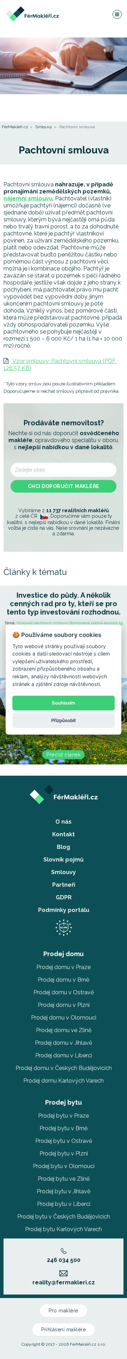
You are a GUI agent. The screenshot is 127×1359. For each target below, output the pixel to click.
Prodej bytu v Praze (63, 1115)
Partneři (63, 884)
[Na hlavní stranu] (32, 9)
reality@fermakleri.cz (63, 1282)
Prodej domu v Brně (63, 979)
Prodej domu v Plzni (64, 1005)
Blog (63, 847)
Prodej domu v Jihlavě (63, 1042)
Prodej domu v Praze (63, 967)
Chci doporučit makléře (63, 486)
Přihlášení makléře (63, 1329)
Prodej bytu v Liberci (63, 1204)
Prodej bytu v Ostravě (63, 1141)
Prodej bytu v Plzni (64, 1153)
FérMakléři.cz (15, 126)
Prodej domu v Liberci (63, 1055)
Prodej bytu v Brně (63, 1128)
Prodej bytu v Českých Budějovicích (63, 1216)
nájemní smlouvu (28, 198)
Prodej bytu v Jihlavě (63, 1191)
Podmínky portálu (63, 910)
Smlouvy (43, 126)
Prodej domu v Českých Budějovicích (64, 1068)
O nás (63, 821)
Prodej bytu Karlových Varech (63, 1229)
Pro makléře (63, 1310)
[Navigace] (116, 14)
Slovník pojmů (63, 859)
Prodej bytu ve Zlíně (64, 1178)
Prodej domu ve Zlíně (63, 1030)
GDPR (64, 897)
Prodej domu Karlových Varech (63, 1080)
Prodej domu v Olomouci (63, 1017)
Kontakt (63, 834)
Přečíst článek (63, 754)
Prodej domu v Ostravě (64, 992)
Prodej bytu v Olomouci (64, 1166)
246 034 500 (63, 1260)
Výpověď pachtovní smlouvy (42, 623)
